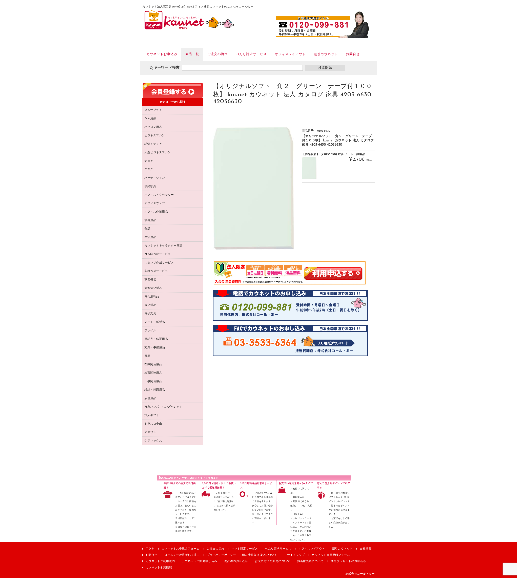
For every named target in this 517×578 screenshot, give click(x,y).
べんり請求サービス (251, 54)
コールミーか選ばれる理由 (182, 555)
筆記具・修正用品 (156, 339)
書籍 (147, 356)
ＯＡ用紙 (150, 118)
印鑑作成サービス (156, 271)
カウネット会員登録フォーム (331, 555)
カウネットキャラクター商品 (163, 245)
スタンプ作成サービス (159, 262)
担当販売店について (310, 561)
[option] (253, 188)
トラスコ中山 (153, 423)
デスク (148, 169)
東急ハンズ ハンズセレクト (163, 406)
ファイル (150, 330)
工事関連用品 (153, 381)
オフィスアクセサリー (159, 194)
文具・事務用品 (154, 347)
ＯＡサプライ (153, 110)
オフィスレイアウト (290, 54)
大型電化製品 (153, 288)
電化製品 (150, 305)
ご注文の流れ (217, 54)
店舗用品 (150, 398)
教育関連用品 (153, 372)
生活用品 (150, 237)
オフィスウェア (154, 203)
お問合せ (353, 54)
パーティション (154, 177)
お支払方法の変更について (272, 561)
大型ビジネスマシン (157, 152)
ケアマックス (153, 440)
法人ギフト (151, 415)
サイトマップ (296, 555)
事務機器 (150, 279)
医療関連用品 (153, 364)
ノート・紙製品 (154, 322)
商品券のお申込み (236, 561)
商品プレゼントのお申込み (348, 561)
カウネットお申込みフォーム (181, 548)
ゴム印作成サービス (157, 254)
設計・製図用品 (154, 389)
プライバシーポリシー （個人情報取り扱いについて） (243, 555)
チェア (148, 161)
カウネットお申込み (161, 54)
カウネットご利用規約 (160, 561)
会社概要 (365, 548)
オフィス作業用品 (156, 211)
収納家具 (150, 186)
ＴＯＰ (150, 548)
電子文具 (150, 313)
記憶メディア (153, 144)
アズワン (150, 432)
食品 (147, 228)
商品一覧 (192, 54)
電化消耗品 (151, 296)
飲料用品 (150, 220)
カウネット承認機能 (159, 567)
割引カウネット (326, 54)
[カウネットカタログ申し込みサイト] (189, 27)
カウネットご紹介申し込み (199, 561)
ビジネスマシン (154, 135)
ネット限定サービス (244, 548)
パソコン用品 (153, 127)
